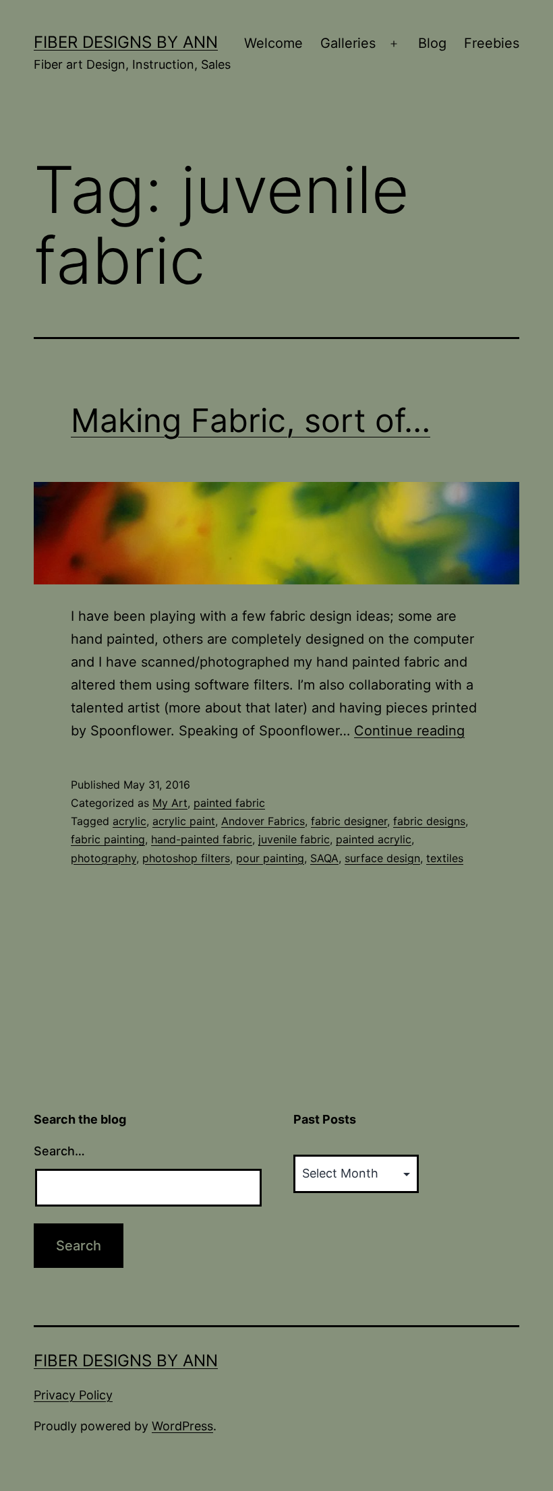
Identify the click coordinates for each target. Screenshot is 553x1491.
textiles (444, 858)
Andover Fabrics (263, 821)
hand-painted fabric (201, 839)
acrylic (129, 821)
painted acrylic (373, 839)
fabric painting (108, 839)
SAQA (324, 858)
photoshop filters (186, 858)
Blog (432, 43)
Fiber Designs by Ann (126, 42)
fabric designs (429, 821)
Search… (59, 1151)
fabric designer (349, 821)
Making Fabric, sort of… (250, 420)
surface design (382, 858)
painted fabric (229, 803)
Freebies (491, 43)
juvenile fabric (294, 839)
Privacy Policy (73, 1395)
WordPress (182, 1426)
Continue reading (409, 731)
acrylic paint (183, 821)
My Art (169, 803)
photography (103, 858)
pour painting (270, 858)
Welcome (273, 43)
